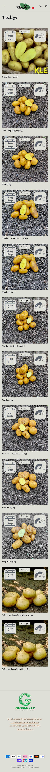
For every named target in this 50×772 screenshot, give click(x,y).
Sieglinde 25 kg (9, 562)
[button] (3, 6)
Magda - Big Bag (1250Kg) (13, 346)
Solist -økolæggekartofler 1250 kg (17, 615)
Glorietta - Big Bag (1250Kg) (15, 238)
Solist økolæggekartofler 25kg (15, 669)
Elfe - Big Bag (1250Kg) (12, 131)
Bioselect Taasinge (27, 765)
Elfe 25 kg (6, 185)
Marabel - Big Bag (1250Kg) (14, 454)
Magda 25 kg (7, 400)
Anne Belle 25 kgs (10, 77)
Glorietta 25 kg (9, 292)
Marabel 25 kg (8, 508)
